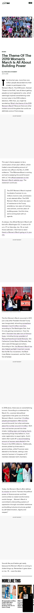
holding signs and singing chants (19, 431)
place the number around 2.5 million (15, 426)
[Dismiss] (30, 595)
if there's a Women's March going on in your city (17, 232)
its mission (6, 491)
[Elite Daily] (6, 3)
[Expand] (24, 595)
